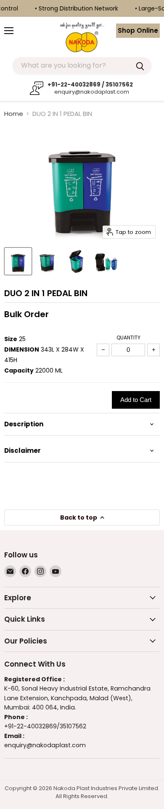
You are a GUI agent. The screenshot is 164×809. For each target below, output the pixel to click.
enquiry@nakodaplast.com (91, 92)
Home (13, 113)
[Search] (140, 65)
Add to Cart (135, 399)
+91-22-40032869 (30, 726)
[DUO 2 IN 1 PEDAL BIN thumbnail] (18, 261)
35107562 (73, 726)
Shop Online (138, 30)
